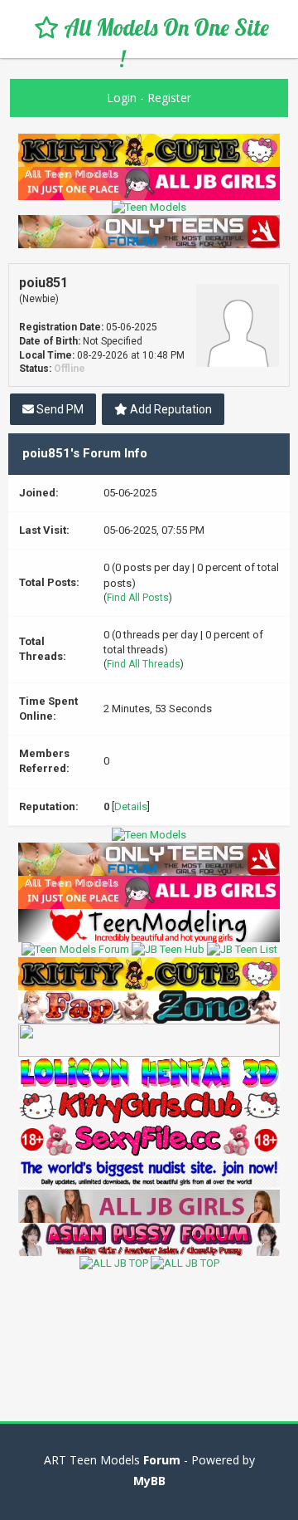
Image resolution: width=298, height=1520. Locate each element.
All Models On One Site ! (164, 43)
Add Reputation (169, 409)
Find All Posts (138, 598)
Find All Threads (143, 664)
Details (130, 806)
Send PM (59, 409)
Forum (161, 1460)
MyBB (149, 1480)
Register (169, 97)
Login (122, 97)
